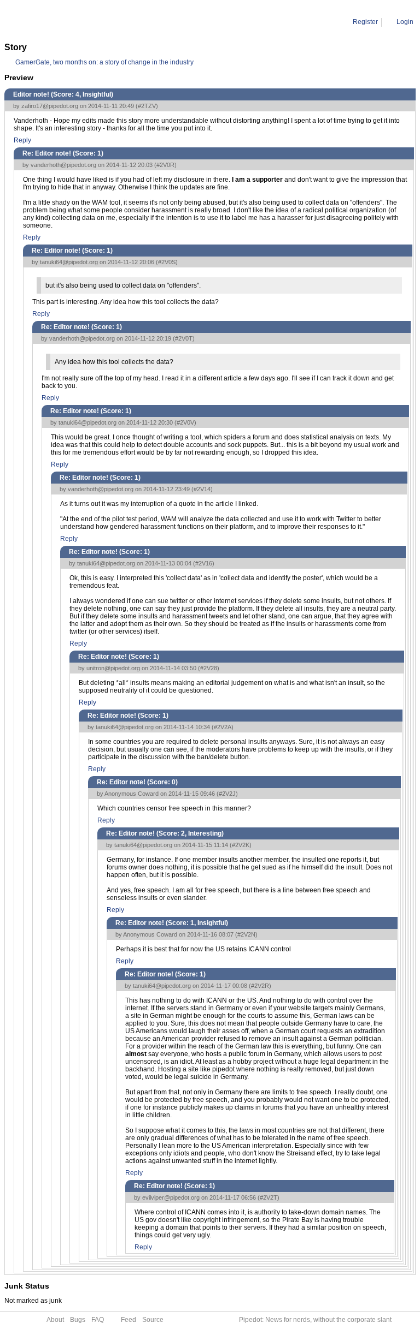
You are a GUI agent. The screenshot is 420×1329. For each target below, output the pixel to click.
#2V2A (222, 727)
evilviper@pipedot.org (171, 1197)
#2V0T (183, 338)
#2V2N (246, 934)
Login (404, 22)
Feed (128, 1320)
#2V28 (208, 668)
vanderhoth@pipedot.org (63, 165)
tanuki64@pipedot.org (69, 262)
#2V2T (268, 1197)
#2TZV (147, 106)
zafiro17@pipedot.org (49, 106)
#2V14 (202, 489)
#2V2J (227, 793)
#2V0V (185, 422)
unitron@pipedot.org (113, 668)
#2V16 (203, 563)
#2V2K (240, 845)
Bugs (77, 1320)
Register (365, 22)
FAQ (97, 1320)
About (55, 1320)
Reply (22, 140)
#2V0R (165, 165)
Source (153, 1320)
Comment (60, 22)
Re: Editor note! (106, 22)
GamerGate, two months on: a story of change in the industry (104, 62)
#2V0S (167, 262)
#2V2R (260, 985)
